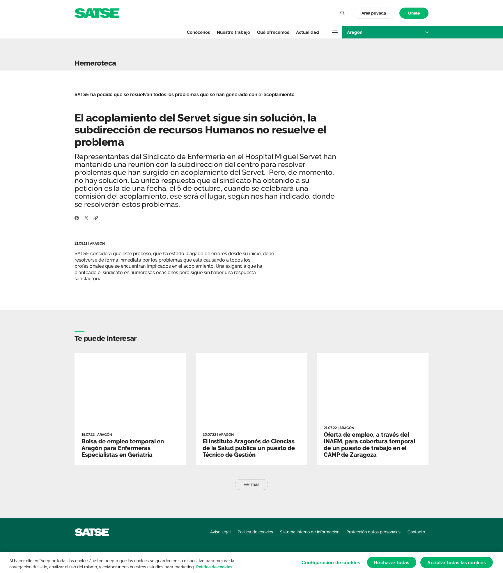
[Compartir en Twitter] (86, 217)
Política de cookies (214, 567)
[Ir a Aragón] (97, 12)
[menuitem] (413, 13)
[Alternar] (342, 13)
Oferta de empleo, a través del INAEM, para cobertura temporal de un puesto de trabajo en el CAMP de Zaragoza (369, 444)
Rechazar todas (391, 562)
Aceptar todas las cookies (456, 562)
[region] (251, 562)
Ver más (251, 484)
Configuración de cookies (331, 562)
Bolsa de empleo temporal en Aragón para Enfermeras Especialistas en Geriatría (123, 448)
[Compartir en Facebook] (77, 217)
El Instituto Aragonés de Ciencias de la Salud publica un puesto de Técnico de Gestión (249, 448)
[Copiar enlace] (95, 217)
